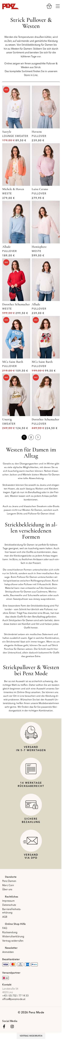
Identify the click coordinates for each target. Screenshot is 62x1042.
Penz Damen (9, 880)
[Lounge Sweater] (16, 107)
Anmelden (8, 951)
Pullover (39, 135)
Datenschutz (9, 904)
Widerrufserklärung (13, 936)
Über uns (7, 889)
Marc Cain (8, 885)
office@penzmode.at (13, 999)
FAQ (4, 928)
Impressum (8, 900)
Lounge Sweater (15, 135)
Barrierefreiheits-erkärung (11, 911)
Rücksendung (9, 932)
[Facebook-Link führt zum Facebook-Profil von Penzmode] (4, 1026)
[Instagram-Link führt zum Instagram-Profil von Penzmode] (12, 1026)
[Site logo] (10, 5)
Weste (7, 193)
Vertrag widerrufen (12, 940)
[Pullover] (46, 107)
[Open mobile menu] (58, 6)
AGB (4, 916)
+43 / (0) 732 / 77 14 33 (15, 995)
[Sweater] (16, 394)
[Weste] (16, 164)
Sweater (8, 423)
